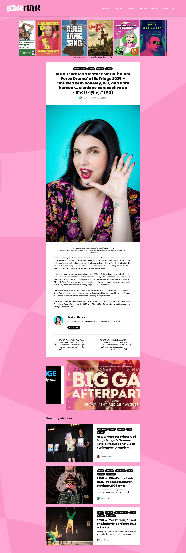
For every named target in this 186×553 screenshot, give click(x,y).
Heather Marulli (88, 98)
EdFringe (100, 69)
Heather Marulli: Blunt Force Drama (96, 321)
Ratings (154, 8)
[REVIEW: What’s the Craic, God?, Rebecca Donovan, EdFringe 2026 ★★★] (69, 484)
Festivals (118, 8)
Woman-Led (111, 474)
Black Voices (102, 429)
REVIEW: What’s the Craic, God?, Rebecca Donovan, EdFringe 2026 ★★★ (116, 482)
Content (143, 8)
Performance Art (121, 512)
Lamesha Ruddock (106, 456)
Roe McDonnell (105, 498)
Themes (131, 8)
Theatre (101, 432)
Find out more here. (93, 252)
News (129, 429)
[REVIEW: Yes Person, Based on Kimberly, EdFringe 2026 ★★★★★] (69, 526)
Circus (100, 512)
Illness (109, 69)
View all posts (73, 327)
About (166, 8)
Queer (130, 471)
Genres (106, 8)
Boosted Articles (79, 69)
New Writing (120, 471)
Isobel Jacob (104, 540)
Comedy (91, 69)
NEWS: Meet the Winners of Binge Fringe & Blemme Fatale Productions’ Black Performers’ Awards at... (116, 442)
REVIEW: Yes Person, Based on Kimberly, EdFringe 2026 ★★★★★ (116, 523)
